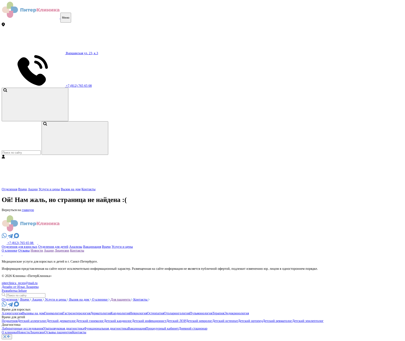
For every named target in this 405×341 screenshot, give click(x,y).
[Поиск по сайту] (35, 104)
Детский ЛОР (176, 321)
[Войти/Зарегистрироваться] (33, 185)
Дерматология (100, 313)
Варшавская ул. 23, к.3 (81, 53)
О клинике (9, 250)
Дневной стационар (193, 328)
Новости (37, 250)
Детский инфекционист (149, 321)
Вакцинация (92, 246)
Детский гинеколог (90, 321)
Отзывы (24, 250)
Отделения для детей (53, 246)
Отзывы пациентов (58, 332)
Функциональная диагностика (106, 328)
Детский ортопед (250, 321)
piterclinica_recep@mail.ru (20, 283)
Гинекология (53, 313)
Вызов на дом (71, 189)
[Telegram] (11, 237)
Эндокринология (236, 313)
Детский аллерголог (31, 321)
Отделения (9, 189)
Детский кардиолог (118, 321)
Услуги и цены (49, 189)
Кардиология (120, 313)
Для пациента (121, 299)
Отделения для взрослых (19, 246)
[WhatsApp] (5, 237)
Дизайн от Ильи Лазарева (20, 287)
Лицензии (62, 250)
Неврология (138, 313)
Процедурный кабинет (162, 328)
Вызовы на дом (33, 313)
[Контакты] (36, 243)
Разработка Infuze (14, 290)
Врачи (22, 189)
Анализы (75, 246)
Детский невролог (199, 321)
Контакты (88, 189)
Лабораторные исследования (22, 328)
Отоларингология (177, 313)
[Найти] (75, 138)
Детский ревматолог (277, 321)
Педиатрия (9, 321)
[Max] (16, 237)
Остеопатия (155, 313)
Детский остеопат (225, 321)
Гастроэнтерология (76, 313)
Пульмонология (201, 313)
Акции (33, 189)
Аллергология (12, 313)
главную (28, 210)
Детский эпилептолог (308, 321)
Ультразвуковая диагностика (63, 328)
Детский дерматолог (61, 321)
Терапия (218, 313)
